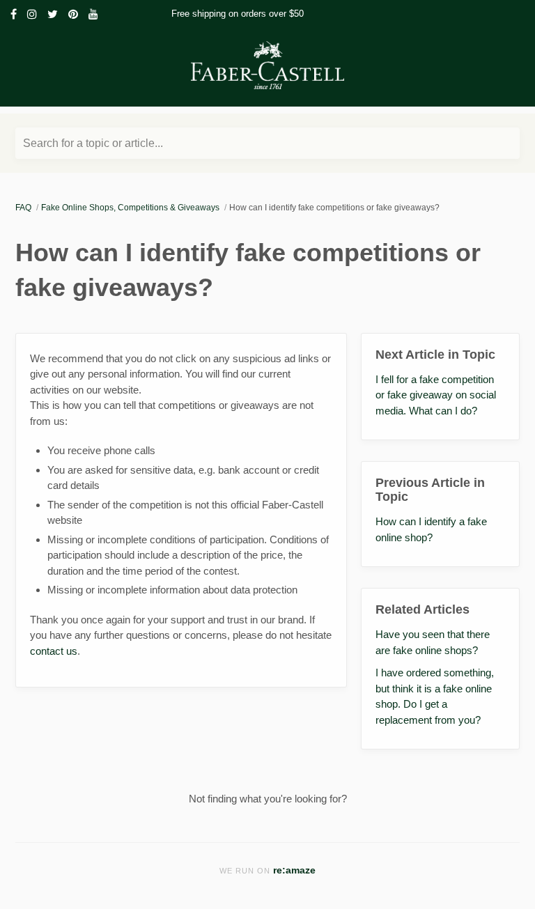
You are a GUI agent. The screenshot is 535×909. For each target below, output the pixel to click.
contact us (53, 651)
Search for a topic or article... (93, 143)
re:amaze (294, 870)
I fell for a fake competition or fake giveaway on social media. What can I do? (435, 395)
